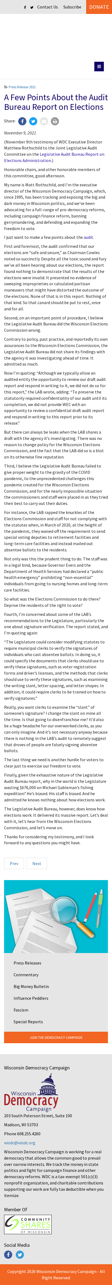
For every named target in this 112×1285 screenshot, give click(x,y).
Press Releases (27, 963)
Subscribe (72, 7)
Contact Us (47, 7)
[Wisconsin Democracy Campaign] (56, 36)
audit (88, 237)
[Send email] (44, 121)
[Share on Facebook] (22, 121)
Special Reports (28, 1021)
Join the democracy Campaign (56, 1037)
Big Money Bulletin (31, 986)
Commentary (26, 974)
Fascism (21, 1010)
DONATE (99, 6)
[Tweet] (33, 121)
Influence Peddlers (31, 998)
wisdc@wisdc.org (19, 1142)
